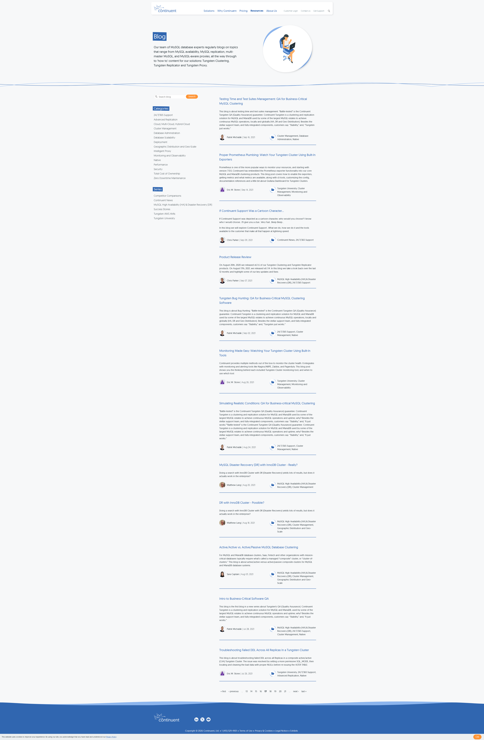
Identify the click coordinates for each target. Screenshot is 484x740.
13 (247, 691)
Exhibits (294, 730)
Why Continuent (226, 10)
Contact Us (305, 11)
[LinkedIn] (196, 719)
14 (251, 691)
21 (285, 691)
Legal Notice (281, 730)
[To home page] (166, 717)
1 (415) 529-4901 (229, 730)
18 (270, 691)
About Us (271, 10)
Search (328, 11)
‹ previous (234, 691)
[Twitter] (202, 719)
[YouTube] (208, 719)
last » (303, 691)
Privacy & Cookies (264, 730)
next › (296, 691)
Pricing (243, 10)
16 (261, 691)
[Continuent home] (165, 8)
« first (223, 691)
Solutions (209, 10)
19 (275, 691)
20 (280, 691)
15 (256, 691)
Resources (257, 10)
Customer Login (291, 11)
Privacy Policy (111, 737)
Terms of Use (245, 730)
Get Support (318, 11)
